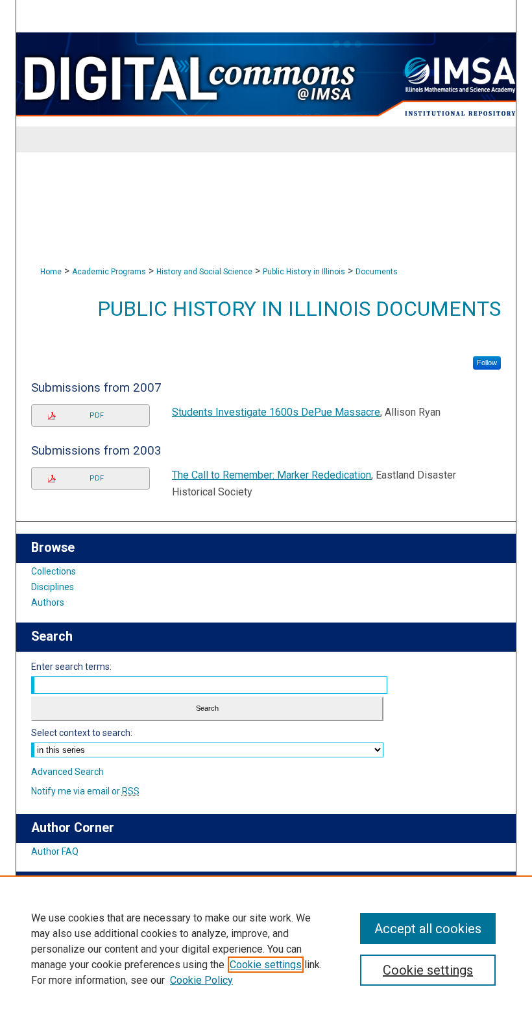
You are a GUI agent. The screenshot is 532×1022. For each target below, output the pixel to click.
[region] (266, 948)
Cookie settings (266, 964)
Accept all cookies (427, 928)
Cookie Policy (201, 980)
